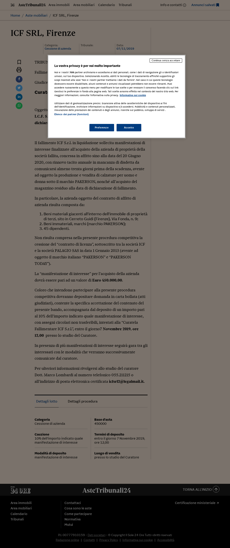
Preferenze (102, 127)
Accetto (129, 127)
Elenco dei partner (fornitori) (71, 114)
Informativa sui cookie (133, 95)
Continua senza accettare (166, 60)
